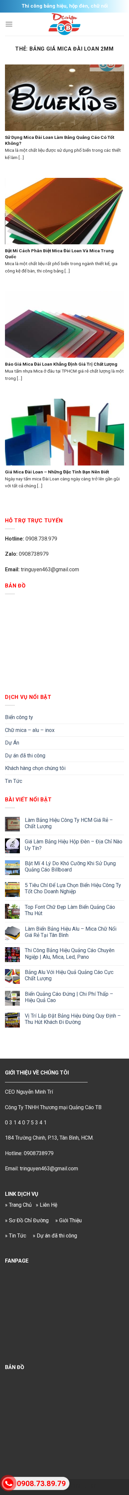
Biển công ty (19, 717)
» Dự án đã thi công (55, 1235)
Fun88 (89, 1486)
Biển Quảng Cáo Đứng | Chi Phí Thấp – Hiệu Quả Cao (69, 997)
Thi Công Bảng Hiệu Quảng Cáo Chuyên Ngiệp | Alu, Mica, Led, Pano (69, 953)
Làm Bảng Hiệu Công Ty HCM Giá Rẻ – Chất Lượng (69, 823)
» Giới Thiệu (68, 1220)
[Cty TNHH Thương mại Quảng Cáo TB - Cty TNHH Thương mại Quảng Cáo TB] (64, 24)
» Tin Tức (15, 1235)
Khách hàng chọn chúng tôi (35, 768)
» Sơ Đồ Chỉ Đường (27, 1220)
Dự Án (12, 743)
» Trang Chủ (18, 1205)
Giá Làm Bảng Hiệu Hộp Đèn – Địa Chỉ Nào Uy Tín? (73, 844)
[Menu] (9, 24)
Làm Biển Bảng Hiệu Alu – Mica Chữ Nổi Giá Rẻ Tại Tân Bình (70, 932)
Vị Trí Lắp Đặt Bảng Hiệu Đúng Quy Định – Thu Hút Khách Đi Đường (73, 1019)
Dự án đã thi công (25, 755)
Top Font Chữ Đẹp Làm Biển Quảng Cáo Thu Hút (70, 910)
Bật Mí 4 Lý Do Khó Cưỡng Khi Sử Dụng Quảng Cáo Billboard (70, 866)
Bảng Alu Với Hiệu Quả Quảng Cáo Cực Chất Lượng (69, 975)
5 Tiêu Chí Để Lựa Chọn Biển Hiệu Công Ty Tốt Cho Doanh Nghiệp (73, 888)
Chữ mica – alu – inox (30, 730)
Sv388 (74, 1486)
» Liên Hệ (46, 1205)
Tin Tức (13, 781)
